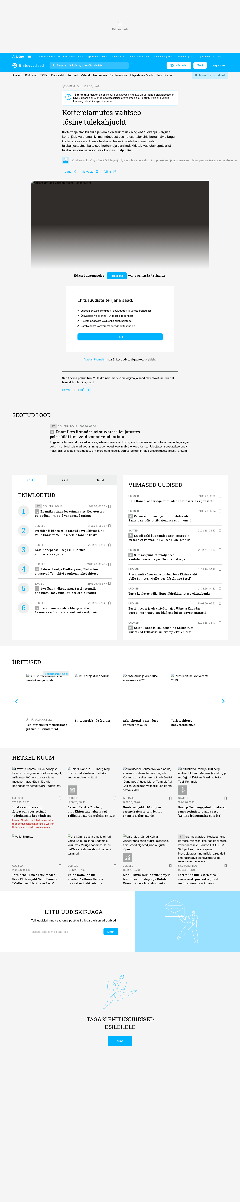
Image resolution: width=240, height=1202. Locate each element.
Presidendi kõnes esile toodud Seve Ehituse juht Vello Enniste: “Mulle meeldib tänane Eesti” (35, 879)
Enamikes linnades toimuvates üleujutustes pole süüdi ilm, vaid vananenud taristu (95, 434)
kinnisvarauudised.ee (49, 56)
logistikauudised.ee (96, 56)
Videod (85, 75)
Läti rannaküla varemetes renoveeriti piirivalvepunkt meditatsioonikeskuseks (198, 879)
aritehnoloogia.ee (163, 56)
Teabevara (100, 75)
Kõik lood (31, 75)
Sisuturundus (118, 75)
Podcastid (57, 75)
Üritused (72, 75)
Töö (159, 75)
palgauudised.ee (206, 56)
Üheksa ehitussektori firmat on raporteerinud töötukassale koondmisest (31, 811)
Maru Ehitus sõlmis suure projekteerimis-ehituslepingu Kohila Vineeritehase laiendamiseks (147, 879)
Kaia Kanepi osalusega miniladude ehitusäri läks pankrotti (171, 501)
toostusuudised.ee (73, 56)
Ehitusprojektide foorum (92, 720)
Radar (168, 75)
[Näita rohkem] (219, 56)
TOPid (44, 75)
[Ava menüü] (29, 56)
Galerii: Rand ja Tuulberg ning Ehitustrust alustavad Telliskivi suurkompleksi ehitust (91, 811)
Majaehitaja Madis (142, 75)
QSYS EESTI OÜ (71, 86)
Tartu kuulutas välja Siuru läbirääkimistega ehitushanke (169, 593)
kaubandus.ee (118, 56)
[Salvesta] (109, 506)
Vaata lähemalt (94, 359)
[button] (65, 931)
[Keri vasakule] (16, 701)
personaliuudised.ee (139, 56)
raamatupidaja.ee (184, 56)
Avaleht (17, 75)
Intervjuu (129, 798)
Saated (39, 583)
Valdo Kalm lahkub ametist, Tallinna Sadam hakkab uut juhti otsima (85, 879)
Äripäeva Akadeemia (39, 719)
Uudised (40, 525)
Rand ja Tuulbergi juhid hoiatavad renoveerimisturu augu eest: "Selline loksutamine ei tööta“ (202, 811)
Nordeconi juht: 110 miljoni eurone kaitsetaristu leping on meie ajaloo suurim (142, 811)
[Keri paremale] (223, 701)
